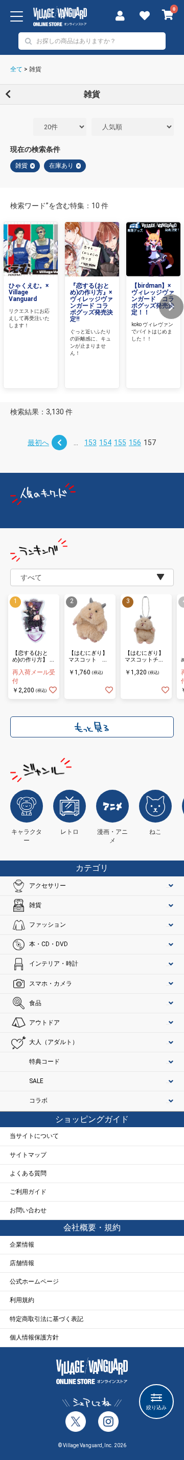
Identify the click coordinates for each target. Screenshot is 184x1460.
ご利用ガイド (28, 1191)
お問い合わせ (28, 1210)
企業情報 (22, 1244)
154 (105, 442)
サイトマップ (28, 1154)
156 (135, 442)
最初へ (38, 442)
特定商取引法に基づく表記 (46, 1319)
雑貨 (35, 69)
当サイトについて (34, 1135)
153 (90, 442)
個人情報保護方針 (34, 1337)
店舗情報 (22, 1263)
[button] (171, 306)
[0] (168, 16)
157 (150, 442)
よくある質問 (28, 1173)
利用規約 (22, 1300)
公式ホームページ (34, 1281)
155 (120, 442)
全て (16, 69)
